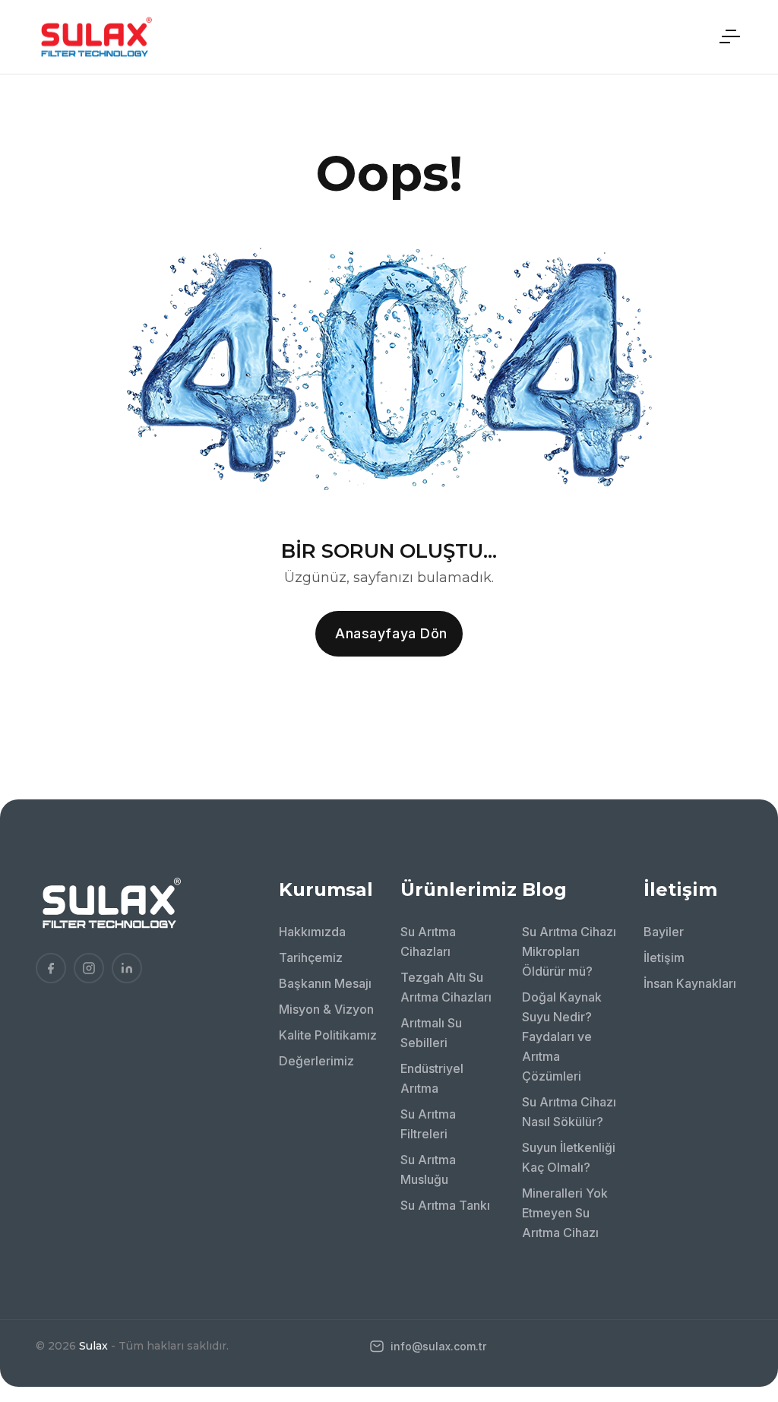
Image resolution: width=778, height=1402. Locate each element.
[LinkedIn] (127, 968)
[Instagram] (89, 968)
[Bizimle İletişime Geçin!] (744, 1201)
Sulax (93, 1346)
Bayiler (664, 931)
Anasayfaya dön (391, 633)
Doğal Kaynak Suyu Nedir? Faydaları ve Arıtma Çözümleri (562, 1036)
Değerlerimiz (316, 1060)
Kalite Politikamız (328, 1035)
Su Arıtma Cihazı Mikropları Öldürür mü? (569, 951)
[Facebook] (51, 968)
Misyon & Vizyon (326, 1009)
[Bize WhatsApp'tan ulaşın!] (744, 1284)
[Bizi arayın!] (744, 1242)
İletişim (664, 957)
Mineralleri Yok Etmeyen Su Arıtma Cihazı (565, 1212)
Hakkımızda (312, 931)
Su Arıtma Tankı (445, 1205)
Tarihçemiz (311, 957)
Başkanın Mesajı (325, 983)
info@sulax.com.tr (436, 1346)
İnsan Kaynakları (690, 983)
